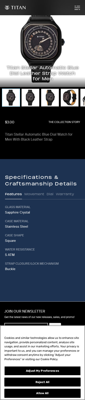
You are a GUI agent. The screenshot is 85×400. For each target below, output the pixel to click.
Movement (34, 194)
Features (13, 194)
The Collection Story (64, 122)
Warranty (65, 194)
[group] (11, 98)
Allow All (42, 393)
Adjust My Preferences (42, 370)
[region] (42, 362)
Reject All (42, 382)
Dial (50, 194)
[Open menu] (77, 8)
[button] (78, 24)
